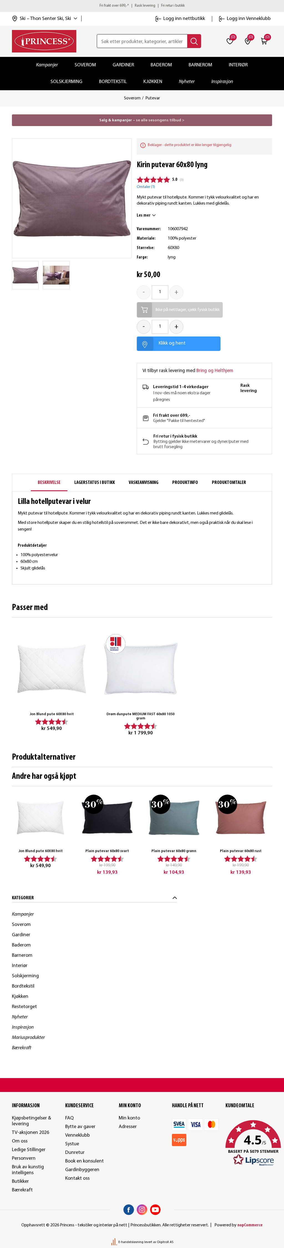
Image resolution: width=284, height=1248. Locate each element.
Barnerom (200, 65)
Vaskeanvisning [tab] (143, 482)
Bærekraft (21, 1048)
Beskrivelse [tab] (49, 482)
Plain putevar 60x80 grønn (173, 851)
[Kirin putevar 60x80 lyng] (25, 275)
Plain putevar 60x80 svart (107, 851)
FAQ (69, 1118)
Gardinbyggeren (82, 1169)
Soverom (85, 65)
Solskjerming (66, 81)
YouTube (155, 1209)
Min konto (129, 1118)
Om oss (19, 1141)
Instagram (142, 1209)
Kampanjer (47, 65)
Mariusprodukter (28, 1037)
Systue (72, 1144)
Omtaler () (146, 187)
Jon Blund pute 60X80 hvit (52, 714)
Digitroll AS (165, 1242)
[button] (248, 1143)
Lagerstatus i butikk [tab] (94, 482)
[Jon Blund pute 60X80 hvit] (51, 669)
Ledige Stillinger (28, 1149)
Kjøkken (152, 81)
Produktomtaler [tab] (229, 482)
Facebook (128, 1209)
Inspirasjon (222, 81)
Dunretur (75, 1152)
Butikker (20, 1181)
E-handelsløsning (130, 1242)
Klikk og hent (172, 343)
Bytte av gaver (80, 1126)
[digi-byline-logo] (114, 1242)
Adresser (128, 1126)
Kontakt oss (77, 1178)
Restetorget (24, 1007)
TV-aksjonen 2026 (30, 1132)
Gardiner (123, 65)
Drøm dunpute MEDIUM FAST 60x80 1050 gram (140, 716)
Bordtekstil (113, 81)
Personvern (24, 1158)
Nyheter (187, 81)
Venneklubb (77, 1135)
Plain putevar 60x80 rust (241, 851)
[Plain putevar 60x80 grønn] (174, 818)
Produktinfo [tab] (185, 482)
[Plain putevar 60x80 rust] (241, 818)
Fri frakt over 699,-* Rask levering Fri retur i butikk (142, 5)
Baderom (161, 65)
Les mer (144, 215)
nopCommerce (250, 1225)
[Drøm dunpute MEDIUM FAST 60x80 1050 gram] (140, 669)
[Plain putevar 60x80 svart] (107, 818)
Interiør (238, 65)
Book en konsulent (84, 1161)
